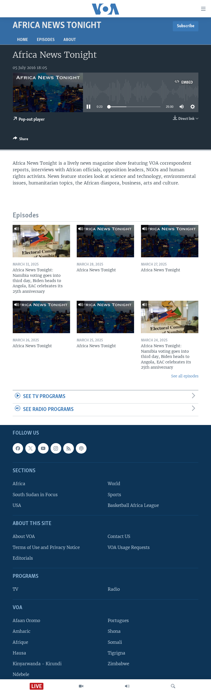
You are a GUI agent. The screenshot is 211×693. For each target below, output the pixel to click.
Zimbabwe (118, 663)
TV (15, 589)
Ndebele (21, 674)
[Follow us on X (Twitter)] (30, 448)
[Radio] (127, 686)
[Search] (173, 686)
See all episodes (184, 376)
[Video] (81, 686)
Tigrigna (116, 653)
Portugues (118, 620)
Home (22, 40)
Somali (115, 642)
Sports (114, 494)
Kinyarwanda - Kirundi (37, 663)
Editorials (23, 558)
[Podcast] (81, 448)
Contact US (119, 536)
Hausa (19, 653)
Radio (114, 589)
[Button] (20, 140)
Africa (19, 484)
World (114, 484)
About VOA (24, 536)
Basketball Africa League (133, 505)
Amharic (21, 631)
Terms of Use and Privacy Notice (46, 547)
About (69, 40)
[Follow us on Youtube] (43, 448)
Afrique (20, 642)
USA (17, 505)
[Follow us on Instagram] (56, 448)
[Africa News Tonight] (105, 241)
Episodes (46, 40)
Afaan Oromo (26, 620)
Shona (114, 631)
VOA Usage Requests (129, 547)
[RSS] (68, 448)
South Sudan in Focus (35, 494)
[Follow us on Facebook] (18, 448)
